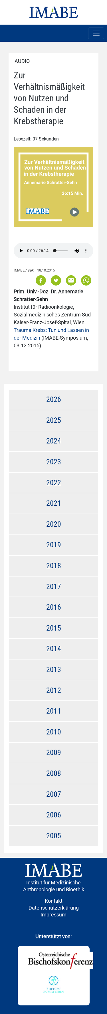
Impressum (53, 915)
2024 (53, 441)
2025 (53, 420)
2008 (53, 773)
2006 (53, 815)
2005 (53, 835)
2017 (53, 586)
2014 (53, 648)
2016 (53, 607)
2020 (53, 524)
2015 (53, 628)
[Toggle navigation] (96, 33)
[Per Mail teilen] (71, 280)
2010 (53, 732)
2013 (53, 669)
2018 (53, 565)
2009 (53, 752)
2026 (53, 399)
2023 (53, 462)
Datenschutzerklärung (54, 908)
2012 (53, 690)
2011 (53, 711)
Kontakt (53, 901)
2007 (53, 794)
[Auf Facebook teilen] (41, 280)
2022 (53, 482)
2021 (53, 503)
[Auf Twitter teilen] (56, 280)
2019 (53, 544)
